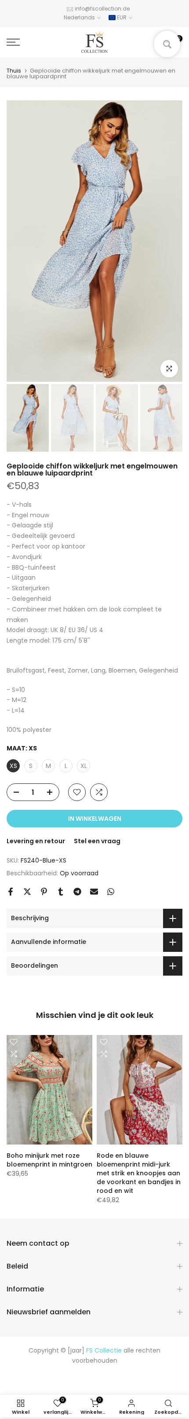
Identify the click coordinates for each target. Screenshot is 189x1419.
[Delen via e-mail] (94, 892)
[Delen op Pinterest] (44, 892)
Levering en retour (36, 841)
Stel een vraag (97, 841)
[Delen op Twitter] (27, 892)
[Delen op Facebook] (11, 892)
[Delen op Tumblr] (61, 892)
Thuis (14, 70)
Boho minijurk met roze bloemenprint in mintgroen (49, 1160)
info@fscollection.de (102, 8)
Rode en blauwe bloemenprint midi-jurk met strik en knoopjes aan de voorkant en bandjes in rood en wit (139, 1173)
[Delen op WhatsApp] (111, 892)
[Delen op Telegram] (77, 892)
